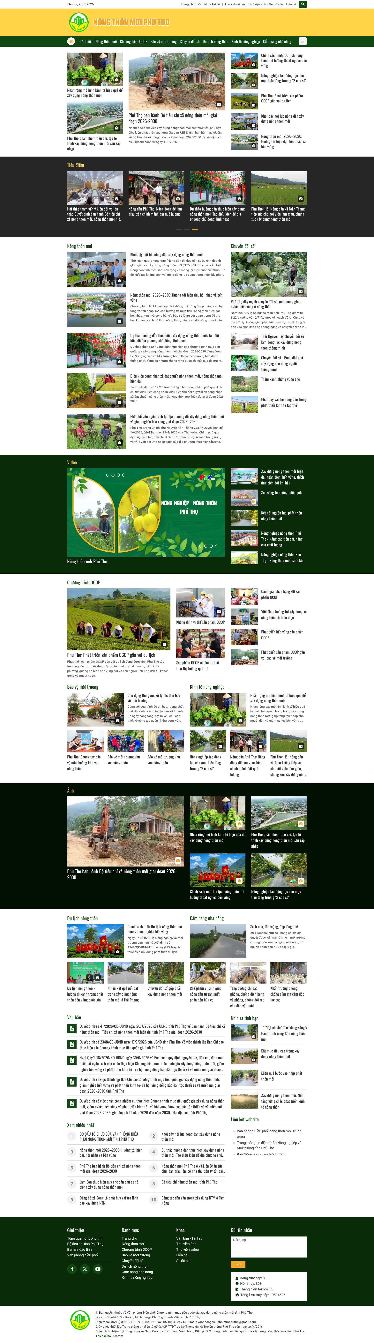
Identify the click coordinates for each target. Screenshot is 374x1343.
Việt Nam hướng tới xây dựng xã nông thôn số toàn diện (284, 614)
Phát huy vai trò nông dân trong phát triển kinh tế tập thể (283, 402)
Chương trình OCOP (83, 582)
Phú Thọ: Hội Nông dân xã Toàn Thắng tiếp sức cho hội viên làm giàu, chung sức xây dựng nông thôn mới (288, 768)
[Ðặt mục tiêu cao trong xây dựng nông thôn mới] (244, 1056)
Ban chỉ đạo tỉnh (79, 1249)
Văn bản (74, 1017)
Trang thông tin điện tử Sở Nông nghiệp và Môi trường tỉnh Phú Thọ (269, 1145)
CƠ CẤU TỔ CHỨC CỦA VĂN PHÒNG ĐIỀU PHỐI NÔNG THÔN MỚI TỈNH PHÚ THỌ (109, 1136)
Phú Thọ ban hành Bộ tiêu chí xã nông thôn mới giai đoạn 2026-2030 (173, 117)
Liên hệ (291, 4)
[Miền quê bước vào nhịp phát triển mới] (244, 1078)
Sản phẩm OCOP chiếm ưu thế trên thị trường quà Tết (197, 665)
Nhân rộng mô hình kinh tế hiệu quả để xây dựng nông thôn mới (95, 92)
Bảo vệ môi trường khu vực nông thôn (124, 759)
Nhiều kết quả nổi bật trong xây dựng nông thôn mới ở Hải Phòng (123, 994)
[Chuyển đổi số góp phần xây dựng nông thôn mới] (166, 973)
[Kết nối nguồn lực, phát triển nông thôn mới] (244, 518)
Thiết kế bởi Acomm (109, 1336)
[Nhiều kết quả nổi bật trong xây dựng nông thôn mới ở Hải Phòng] (126, 973)
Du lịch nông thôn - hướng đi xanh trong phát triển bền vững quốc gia (85, 994)
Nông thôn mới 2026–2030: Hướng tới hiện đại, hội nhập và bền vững (283, 141)
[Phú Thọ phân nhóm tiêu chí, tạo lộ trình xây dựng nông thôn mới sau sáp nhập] (95, 117)
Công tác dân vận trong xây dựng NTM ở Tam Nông (193, 1200)
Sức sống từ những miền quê (281, 492)
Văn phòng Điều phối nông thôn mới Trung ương (269, 1133)
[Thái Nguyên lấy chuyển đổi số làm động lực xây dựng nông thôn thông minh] (244, 341)
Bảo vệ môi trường (82, 686)
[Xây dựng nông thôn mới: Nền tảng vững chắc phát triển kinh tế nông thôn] (244, 1100)
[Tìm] (303, 4)
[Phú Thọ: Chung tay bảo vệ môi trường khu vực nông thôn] (85, 741)
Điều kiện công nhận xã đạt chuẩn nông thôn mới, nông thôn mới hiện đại (176, 378)
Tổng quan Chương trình (85, 1238)
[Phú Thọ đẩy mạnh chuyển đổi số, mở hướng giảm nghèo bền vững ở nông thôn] (269, 274)
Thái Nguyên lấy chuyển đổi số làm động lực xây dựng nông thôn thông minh (282, 342)
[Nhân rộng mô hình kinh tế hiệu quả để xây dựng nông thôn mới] (95, 69)
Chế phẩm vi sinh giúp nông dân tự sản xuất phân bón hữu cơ (205, 994)
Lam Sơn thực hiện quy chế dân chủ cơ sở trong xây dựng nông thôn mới (109, 1184)
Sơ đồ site (276, 4)
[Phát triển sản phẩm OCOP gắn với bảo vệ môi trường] (244, 657)
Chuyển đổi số (243, 245)
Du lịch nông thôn (82, 917)
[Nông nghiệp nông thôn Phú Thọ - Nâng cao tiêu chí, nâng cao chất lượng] (244, 538)
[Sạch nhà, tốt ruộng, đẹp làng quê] (218, 941)
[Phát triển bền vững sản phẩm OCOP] (244, 637)
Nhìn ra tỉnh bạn (244, 1017)
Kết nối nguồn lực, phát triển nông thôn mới (281, 515)
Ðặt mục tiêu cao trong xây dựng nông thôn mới (280, 1053)
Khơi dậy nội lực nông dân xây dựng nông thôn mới (282, 118)
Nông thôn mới (79, 245)
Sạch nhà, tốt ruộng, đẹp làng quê (274, 926)
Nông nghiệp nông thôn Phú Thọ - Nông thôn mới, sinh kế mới (282, 560)
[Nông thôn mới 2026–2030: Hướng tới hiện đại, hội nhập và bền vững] (244, 142)
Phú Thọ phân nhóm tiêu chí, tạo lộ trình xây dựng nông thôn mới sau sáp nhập (94, 143)
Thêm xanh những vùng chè (280, 379)
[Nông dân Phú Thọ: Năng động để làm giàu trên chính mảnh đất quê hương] (248, 741)
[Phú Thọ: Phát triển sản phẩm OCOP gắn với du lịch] (244, 101)
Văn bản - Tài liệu (209, 4)
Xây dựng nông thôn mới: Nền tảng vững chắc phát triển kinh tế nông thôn (283, 1101)
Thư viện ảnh (257, 4)
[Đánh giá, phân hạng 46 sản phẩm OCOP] (244, 596)
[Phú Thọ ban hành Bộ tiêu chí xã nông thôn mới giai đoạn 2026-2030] (177, 81)
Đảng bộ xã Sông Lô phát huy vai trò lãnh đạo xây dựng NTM (109, 1200)
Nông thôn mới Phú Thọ (87, 561)
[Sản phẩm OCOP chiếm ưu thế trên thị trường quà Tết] (200, 643)
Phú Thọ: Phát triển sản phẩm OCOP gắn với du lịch (282, 98)
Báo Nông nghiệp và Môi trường (261, 1154)
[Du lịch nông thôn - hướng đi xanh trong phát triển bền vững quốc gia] (85, 973)
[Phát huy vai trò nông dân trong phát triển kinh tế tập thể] (244, 404)
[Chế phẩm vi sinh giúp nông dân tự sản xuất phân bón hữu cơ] (208, 973)
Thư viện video (235, 4)
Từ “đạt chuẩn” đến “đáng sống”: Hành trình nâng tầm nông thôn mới (284, 1033)
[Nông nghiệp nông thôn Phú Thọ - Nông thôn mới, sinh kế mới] (244, 559)
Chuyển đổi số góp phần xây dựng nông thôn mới (165, 991)
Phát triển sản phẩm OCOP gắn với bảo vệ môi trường (283, 655)
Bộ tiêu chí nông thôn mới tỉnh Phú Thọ (189, 1182)
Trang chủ (188, 4)
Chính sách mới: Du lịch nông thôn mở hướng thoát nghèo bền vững (284, 60)
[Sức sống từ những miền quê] (244, 498)
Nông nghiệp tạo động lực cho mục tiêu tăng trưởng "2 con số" (283, 77)
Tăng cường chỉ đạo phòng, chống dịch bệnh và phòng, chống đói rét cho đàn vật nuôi (247, 996)
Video (72, 462)
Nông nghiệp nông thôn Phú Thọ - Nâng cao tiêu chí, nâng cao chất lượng (282, 539)
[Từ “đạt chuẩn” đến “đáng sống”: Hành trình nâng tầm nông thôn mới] (244, 1032)
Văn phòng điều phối (83, 1255)
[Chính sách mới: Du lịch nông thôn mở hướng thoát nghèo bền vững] (244, 61)
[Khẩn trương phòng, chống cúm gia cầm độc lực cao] (288, 973)
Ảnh (70, 790)
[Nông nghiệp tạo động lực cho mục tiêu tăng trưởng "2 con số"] (244, 81)
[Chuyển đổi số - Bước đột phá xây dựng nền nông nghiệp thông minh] (244, 363)
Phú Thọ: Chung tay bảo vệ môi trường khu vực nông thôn (84, 762)
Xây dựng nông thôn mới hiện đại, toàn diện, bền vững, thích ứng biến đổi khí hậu (282, 477)
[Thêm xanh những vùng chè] (244, 384)
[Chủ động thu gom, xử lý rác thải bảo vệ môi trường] (95, 710)
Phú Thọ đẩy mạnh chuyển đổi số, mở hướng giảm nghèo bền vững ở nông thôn (266, 304)
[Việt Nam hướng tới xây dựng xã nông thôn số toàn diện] (244, 617)
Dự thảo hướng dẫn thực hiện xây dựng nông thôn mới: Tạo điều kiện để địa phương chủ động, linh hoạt (175, 337)
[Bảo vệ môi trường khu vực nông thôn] (126, 741)
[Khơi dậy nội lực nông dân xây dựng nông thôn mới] (244, 121)
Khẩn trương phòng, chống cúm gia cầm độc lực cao (287, 994)
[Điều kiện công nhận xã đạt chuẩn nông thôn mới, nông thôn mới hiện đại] (96, 390)
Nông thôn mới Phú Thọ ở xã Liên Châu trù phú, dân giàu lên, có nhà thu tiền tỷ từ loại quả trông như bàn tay (192, 1171)
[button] (179, 229)
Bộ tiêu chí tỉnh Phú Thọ (85, 1244)
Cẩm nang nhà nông (207, 917)
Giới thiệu (75, 1229)
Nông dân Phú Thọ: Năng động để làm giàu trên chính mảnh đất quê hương (247, 765)
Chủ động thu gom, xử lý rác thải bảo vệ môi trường (154, 697)
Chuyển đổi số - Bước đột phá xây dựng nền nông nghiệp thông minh (282, 363)
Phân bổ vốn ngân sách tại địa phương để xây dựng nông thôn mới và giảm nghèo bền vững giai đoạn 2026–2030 (177, 418)
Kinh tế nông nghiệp (207, 686)
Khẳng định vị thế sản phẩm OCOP (200, 622)
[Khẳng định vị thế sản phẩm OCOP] (200, 602)
